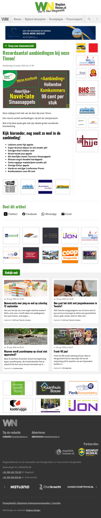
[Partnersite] (64, 452)
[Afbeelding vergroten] (36, 89)
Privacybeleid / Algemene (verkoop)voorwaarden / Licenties (31, 503)
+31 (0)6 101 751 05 (12, 472)
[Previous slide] (5, 487)
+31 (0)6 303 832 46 (12, 477)
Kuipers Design (33, 510)
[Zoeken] (89, 19)
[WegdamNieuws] (50, 7)
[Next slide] (96, 487)
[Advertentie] (10, 187)
